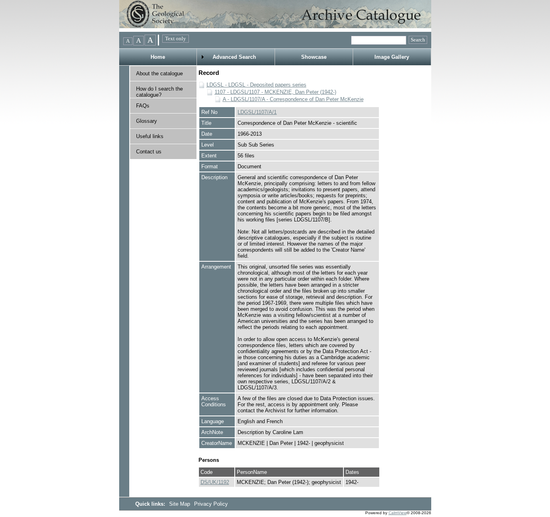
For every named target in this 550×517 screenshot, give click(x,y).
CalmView (398, 513)
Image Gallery (391, 57)
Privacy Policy (211, 504)
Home (158, 57)
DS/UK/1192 (215, 482)
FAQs (142, 106)
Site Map (180, 504)
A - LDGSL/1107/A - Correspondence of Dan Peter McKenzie (293, 99)
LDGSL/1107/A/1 (257, 112)
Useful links (149, 136)
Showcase (314, 57)
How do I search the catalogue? (159, 92)
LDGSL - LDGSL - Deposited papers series (256, 85)
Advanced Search (234, 57)
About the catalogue (159, 73)
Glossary (146, 121)
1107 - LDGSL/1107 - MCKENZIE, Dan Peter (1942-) (275, 92)
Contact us (148, 152)
